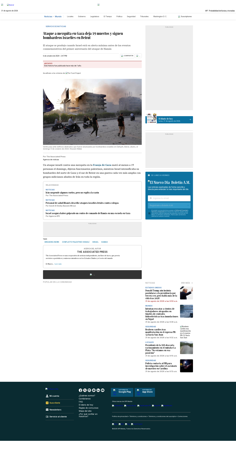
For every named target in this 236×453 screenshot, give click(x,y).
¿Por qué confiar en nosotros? (88, 415)
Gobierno (82, 16)
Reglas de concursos (88, 408)
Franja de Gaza (102, 165)
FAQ (81, 402)
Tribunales (144, 16)
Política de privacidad (120, 416)
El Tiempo (108, 16)
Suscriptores (186, 16)
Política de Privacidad (181, 210)
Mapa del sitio (85, 411)
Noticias (48, 16)
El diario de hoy (86, 405)
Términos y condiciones (138, 416)
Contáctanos (85, 399)
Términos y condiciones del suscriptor (162, 416)
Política (119, 16)
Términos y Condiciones (158, 211)
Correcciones (183, 416)
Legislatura (94, 16)
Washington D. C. (160, 16)
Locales (70, 16)
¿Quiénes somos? (87, 395)
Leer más (58, 264)
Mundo (58, 16)
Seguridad (131, 16)
